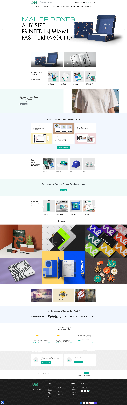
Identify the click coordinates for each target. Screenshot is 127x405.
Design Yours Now (23, 104)
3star (36, 335)
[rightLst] (95, 165)
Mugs (84, 171)
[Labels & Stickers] (106, 270)
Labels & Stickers (105, 282)
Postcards (87, 83)
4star (37, 335)
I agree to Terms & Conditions (84, 375)
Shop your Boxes (37, 65)
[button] (118, 90)
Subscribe (86, 373)
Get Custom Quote (46, 362)
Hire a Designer (78, 361)
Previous (48, 77)
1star (34, 335)
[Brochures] (21, 270)
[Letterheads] (89, 206)
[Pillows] (76, 206)
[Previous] (2, 29)
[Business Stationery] (21, 240)
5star (38, 335)
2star (35, 335)
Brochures (21, 282)
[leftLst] (43, 165)
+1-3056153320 (85, 387)
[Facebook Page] (82, 391)
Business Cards (59, 171)
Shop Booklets (69, 65)
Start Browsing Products (63, 147)
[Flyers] (63, 237)
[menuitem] (38, 6)
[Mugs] (89, 164)
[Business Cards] (62, 164)
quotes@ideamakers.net (86, 385)
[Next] (125, 29)
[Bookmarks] (49, 164)
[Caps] (76, 164)
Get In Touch (63, 190)
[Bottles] (49, 206)
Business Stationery (21, 256)
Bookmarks (45, 171)
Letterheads (75, 83)
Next (96, 77)
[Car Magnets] (62, 206)
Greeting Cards (63, 83)
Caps (71, 171)
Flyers (49, 83)
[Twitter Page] (85, 391)
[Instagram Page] (88, 391)
